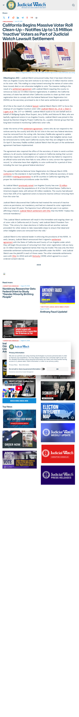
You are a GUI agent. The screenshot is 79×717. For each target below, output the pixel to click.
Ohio (14, 256)
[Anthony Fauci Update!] (57, 295)
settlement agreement (22, 89)
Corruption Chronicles (11, 286)
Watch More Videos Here (19, 401)
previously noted (26, 185)
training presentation (22, 176)
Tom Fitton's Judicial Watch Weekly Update (55, 307)
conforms (7, 174)
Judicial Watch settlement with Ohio (35, 211)
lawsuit (36, 106)
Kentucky (36, 256)
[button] (3, 5)
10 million (63, 185)
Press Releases (8, 21)
